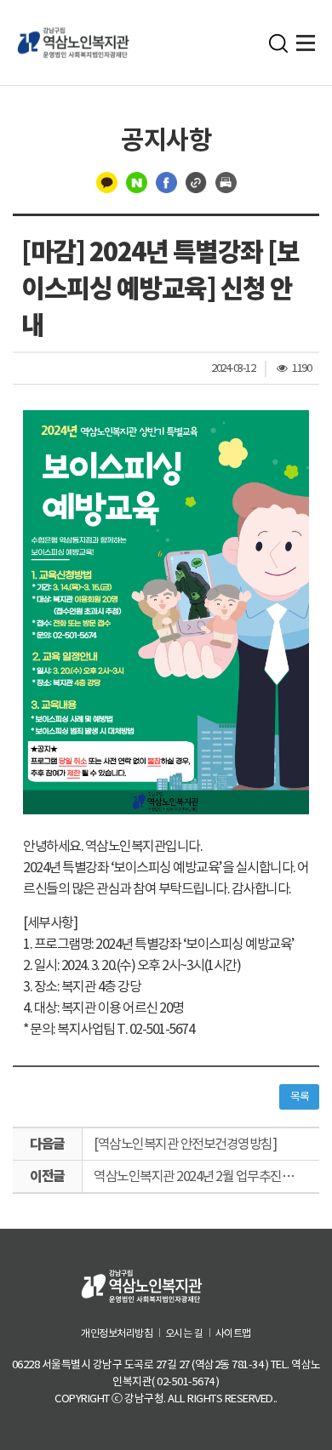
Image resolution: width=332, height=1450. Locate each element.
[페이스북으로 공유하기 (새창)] (166, 181)
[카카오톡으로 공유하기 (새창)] (106, 181)
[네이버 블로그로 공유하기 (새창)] (136, 181)
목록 (299, 1096)
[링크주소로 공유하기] (196, 181)
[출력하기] (226, 181)
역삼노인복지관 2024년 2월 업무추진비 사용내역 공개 (206, 1176)
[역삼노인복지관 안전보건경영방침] (185, 1143)
